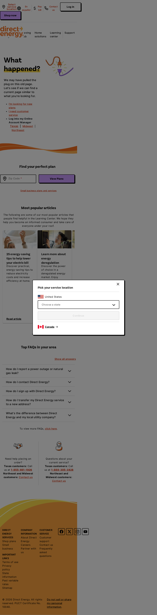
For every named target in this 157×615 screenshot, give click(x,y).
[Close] (118, 284)
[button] (51, 327)
